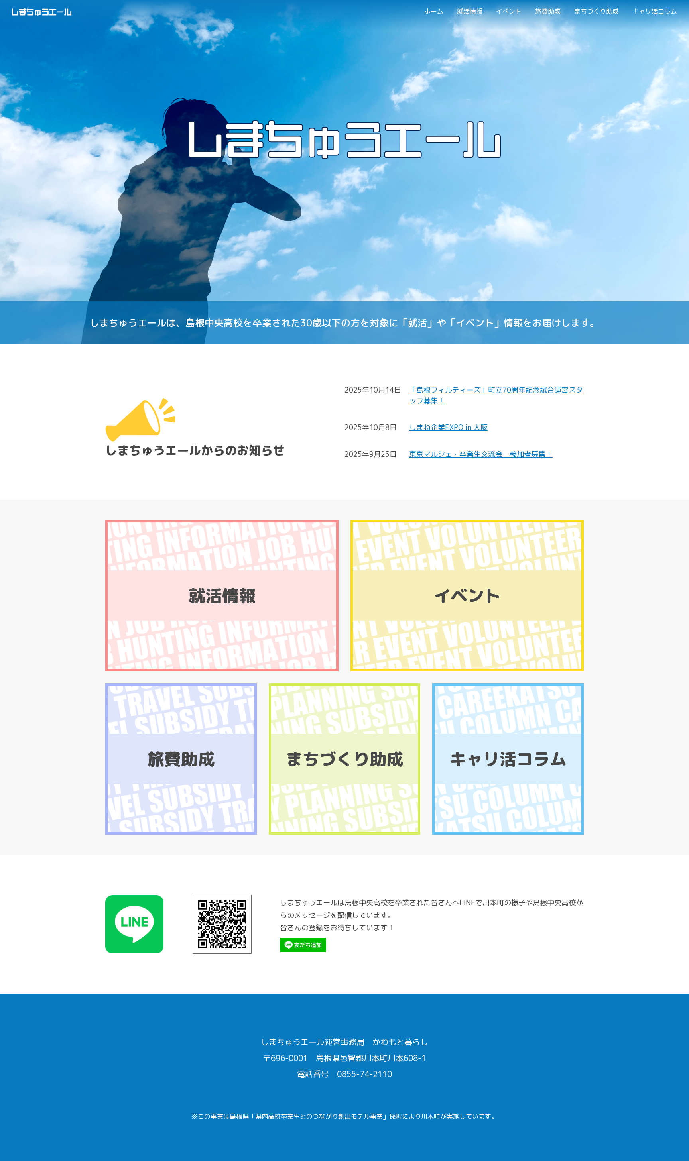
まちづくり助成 (596, 11)
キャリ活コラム (654, 11)
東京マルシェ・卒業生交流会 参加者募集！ (481, 454)
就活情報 (469, 11)
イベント (509, 11)
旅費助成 (548, 11)
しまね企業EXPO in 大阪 (448, 427)
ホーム (433, 11)
